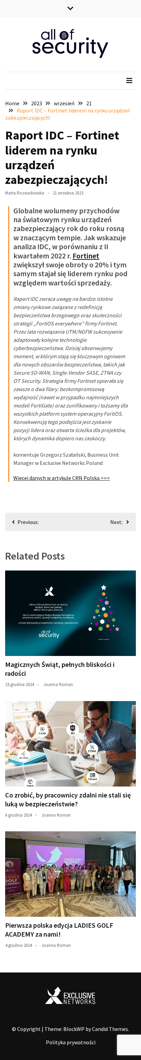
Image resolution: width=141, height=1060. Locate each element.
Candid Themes (110, 1028)
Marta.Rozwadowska (24, 193)
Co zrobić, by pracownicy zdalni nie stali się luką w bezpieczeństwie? (68, 799)
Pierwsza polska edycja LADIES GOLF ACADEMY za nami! (59, 929)
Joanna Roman (58, 684)
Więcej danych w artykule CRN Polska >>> (61, 477)
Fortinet (86, 255)
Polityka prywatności (70, 1042)
